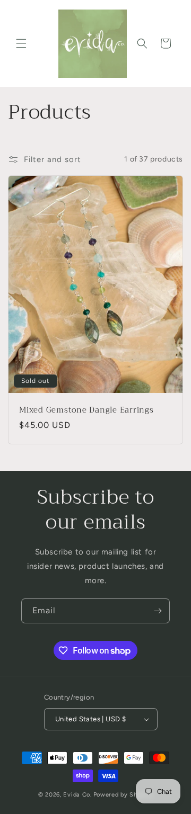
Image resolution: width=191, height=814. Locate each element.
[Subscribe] (157, 610)
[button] (21, 43)
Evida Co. (77, 794)
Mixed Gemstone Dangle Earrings (86, 410)
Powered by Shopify (123, 794)
